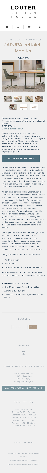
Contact (34, 460)
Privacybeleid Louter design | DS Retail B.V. (23, 464)
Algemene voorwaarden (19, 460)
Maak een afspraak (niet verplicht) (23, 388)
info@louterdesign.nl (13, 129)
